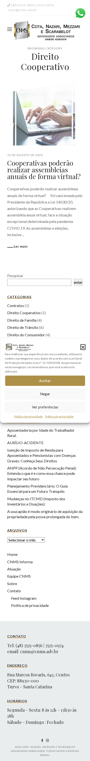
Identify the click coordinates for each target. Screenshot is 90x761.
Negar (45, 394)
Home (12, 554)
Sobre (12, 583)
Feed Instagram (23, 598)
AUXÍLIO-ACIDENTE (25, 442)
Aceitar (45, 380)
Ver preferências (45, 407)
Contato (14, 590)
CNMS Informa (20, 561)
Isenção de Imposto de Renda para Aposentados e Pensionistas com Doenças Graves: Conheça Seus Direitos (41, 455)
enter (78, 282)
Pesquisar (15, 275)
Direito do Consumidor (26, 334)
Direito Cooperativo (24, 312)
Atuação (14, 569)
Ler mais (21, 246)
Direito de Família (21, 320)
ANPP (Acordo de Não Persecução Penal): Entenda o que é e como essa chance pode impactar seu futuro (42, 473)
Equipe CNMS (19, 576)
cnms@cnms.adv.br (39, 651)
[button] (82, 346)
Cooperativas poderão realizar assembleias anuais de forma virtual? (44, 169)
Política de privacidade (28, 416)
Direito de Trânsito (22, 327)
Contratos (15, 305)
